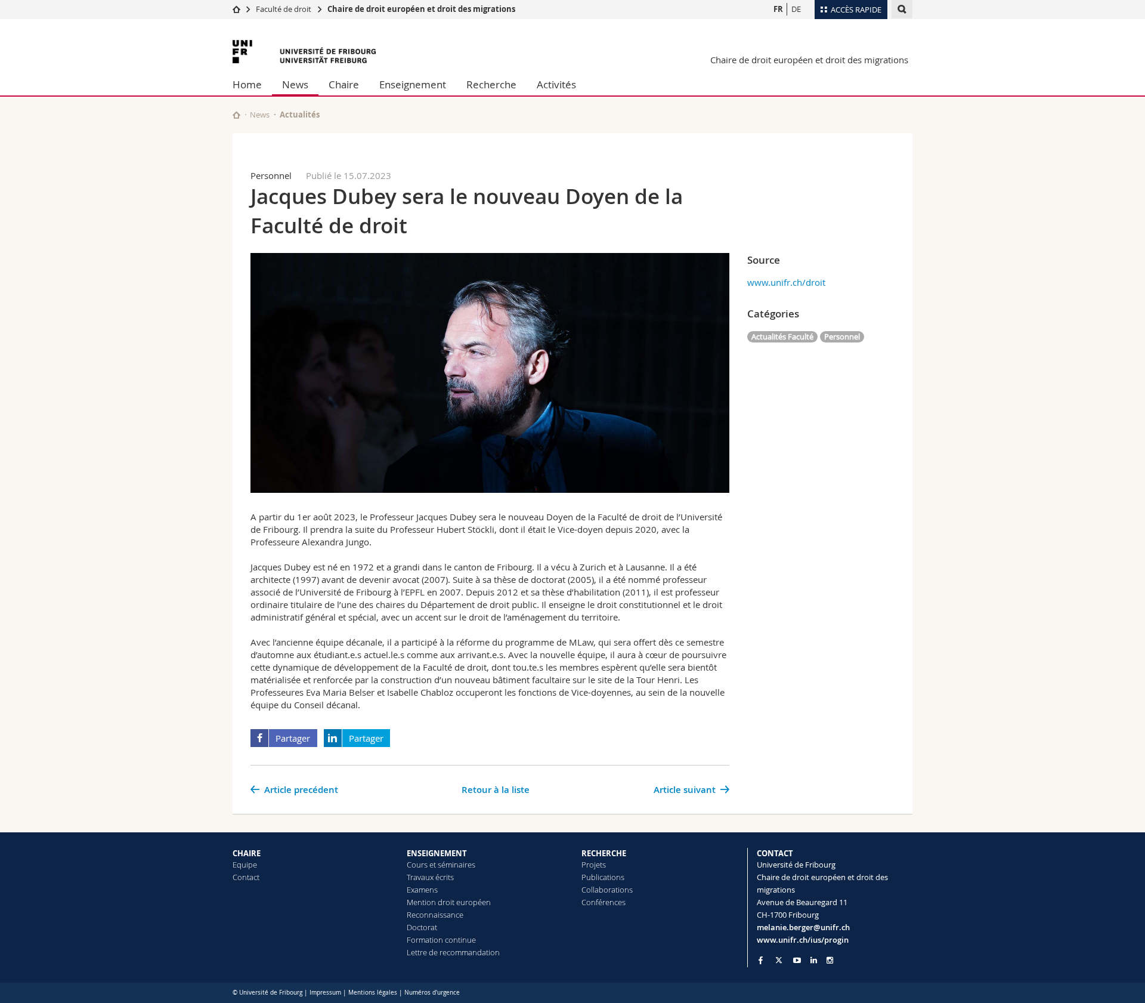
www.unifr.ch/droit (786, 282)
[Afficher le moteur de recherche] (902, 9)
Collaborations (607, 889)
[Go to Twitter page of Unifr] (779, 960)
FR (778, 9)
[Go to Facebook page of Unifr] (761, 960)
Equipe (245, 864)
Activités (556, 84)
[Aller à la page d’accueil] (236, 9)
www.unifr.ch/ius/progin (803, 939)
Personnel (842, 336)
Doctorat (422, 927)
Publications (602, 877)
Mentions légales (372, 992)
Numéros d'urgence (432, 992)
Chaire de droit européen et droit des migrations (421, 9)
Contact (246, 877)
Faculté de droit (284, 9)
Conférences (603, 902)
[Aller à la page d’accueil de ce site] (236, 115)
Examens (422, 889)
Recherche (491, 84)
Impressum (325, 992)
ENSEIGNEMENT (437, 853)
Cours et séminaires (441, 864)
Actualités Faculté (782, 336)
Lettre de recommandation (453, 952)
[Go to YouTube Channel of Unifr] (797, 960)
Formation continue (441, 939)
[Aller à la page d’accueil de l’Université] (304, 51)
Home (247, 84)
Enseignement (412, 84)
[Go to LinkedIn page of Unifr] (813, 960)
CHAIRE (247, 853)
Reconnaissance (435, 914)
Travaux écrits (430, 877)
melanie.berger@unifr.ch (803, 927)
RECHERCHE (603, 853)
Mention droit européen (449, 902)
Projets (593, 864)
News (295, 84)
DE (796, 9)
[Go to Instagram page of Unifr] (830, 960)
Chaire (344, 84)
